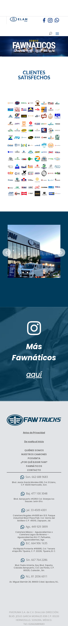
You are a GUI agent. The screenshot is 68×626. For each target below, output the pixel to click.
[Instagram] (50, 22)
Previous (6, 252)
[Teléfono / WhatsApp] (56, 22)
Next (61, 252)
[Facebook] (44, 22)
